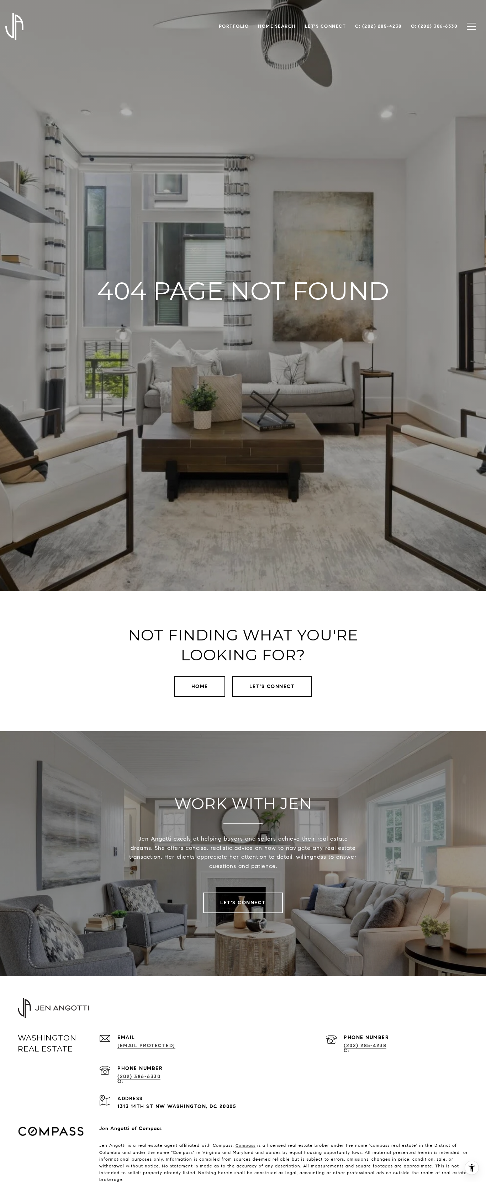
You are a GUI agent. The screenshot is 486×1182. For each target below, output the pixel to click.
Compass (245, 1145)
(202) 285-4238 (365, 1046)
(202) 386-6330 (138, 1077)
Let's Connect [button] (272, 686)
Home (199, 686)
